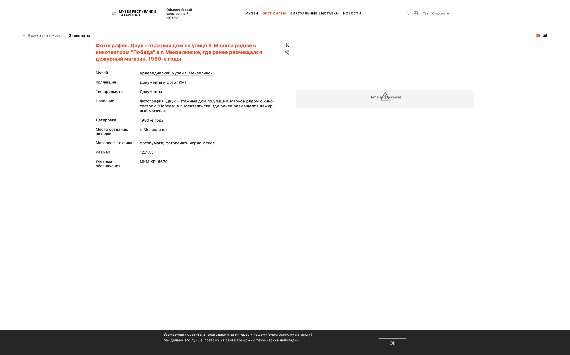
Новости (352, 13)
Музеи (251, 13)
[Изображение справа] (538, 35)
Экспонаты (274, 13)
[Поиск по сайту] (407, 13)
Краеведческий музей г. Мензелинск (176, 73)
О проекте (440, 13)
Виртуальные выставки (314, 13)
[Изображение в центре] (545, 35)
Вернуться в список (44, 35)
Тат (426, 13)
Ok (392, 343)
